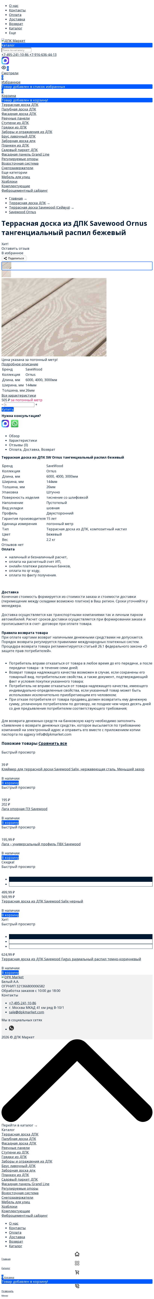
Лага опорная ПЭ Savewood (24, 809)
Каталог (15, 28)
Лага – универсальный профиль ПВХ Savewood (41, 844)
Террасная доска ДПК (20, 104)
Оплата (15, 14)
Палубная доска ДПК (19, 109)
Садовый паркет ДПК (20, 150)
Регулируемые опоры (20, 159)
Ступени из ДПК (15, 122)
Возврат (16, 23)
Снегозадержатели (17, 168)
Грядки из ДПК (14, 127)
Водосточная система (20, 163)
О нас (13, 5)
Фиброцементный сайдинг (25, 190)
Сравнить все (52, 743)
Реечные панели (16, 118)
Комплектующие (16, 186)
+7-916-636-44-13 (43, 54)
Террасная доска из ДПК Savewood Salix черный (42, 901)
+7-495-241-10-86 (15, 54)
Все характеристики (19, 395)
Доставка (17, 19)
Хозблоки (9, 181)
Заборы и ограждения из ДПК (27, 131)
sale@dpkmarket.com (26, 1012)
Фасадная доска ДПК (19, 113)
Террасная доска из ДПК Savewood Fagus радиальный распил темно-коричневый (71, 959)
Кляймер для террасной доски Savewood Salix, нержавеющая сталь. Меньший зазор (73, 769)
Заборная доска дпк (18, 140)
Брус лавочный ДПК (18, 136)
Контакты (17, 10)
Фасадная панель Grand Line (25, 154)
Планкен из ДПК (15, 145)
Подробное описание (20, 364)
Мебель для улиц (16, 177)
